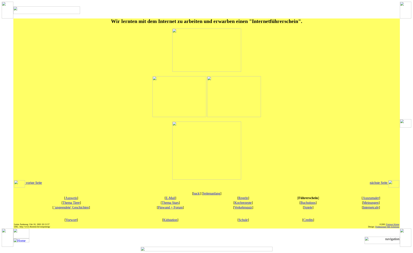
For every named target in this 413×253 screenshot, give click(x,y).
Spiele (308, 207)
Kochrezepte (243, 202)
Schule (243, 220)
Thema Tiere (71, 202)
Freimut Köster (392, 224)
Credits (308, 220)
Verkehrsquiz (243, 207)
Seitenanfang (211, 193)
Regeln (243, 198)
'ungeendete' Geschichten (71, 207)
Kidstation (170, 220)
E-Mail (170, 198)
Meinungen (371, 202)
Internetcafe (371, 207)
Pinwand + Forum (170, 207)
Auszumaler (371, 198)
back (196, 193)
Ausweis (71, 198)
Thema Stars (170, 202)
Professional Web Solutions (387, 227)
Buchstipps (308, 202)
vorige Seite (33, 182)
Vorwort (71, 220)
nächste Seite (379, 182)
